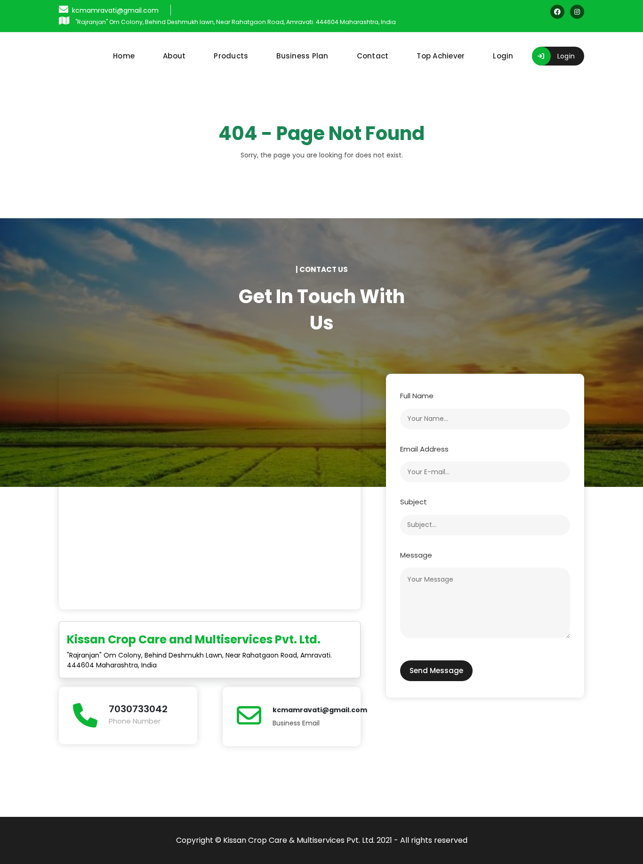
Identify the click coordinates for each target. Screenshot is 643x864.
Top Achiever (441, 56)
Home (124, 56)
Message (416, 555)
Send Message (436, 670)
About (174, 56)
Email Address (424, 449)
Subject (413, 502)
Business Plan (302, 56)
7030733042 (138, 709)
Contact (373, 56)
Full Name (417, 396)
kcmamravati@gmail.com (320, 710)
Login (503, 56)
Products (231, 56)
